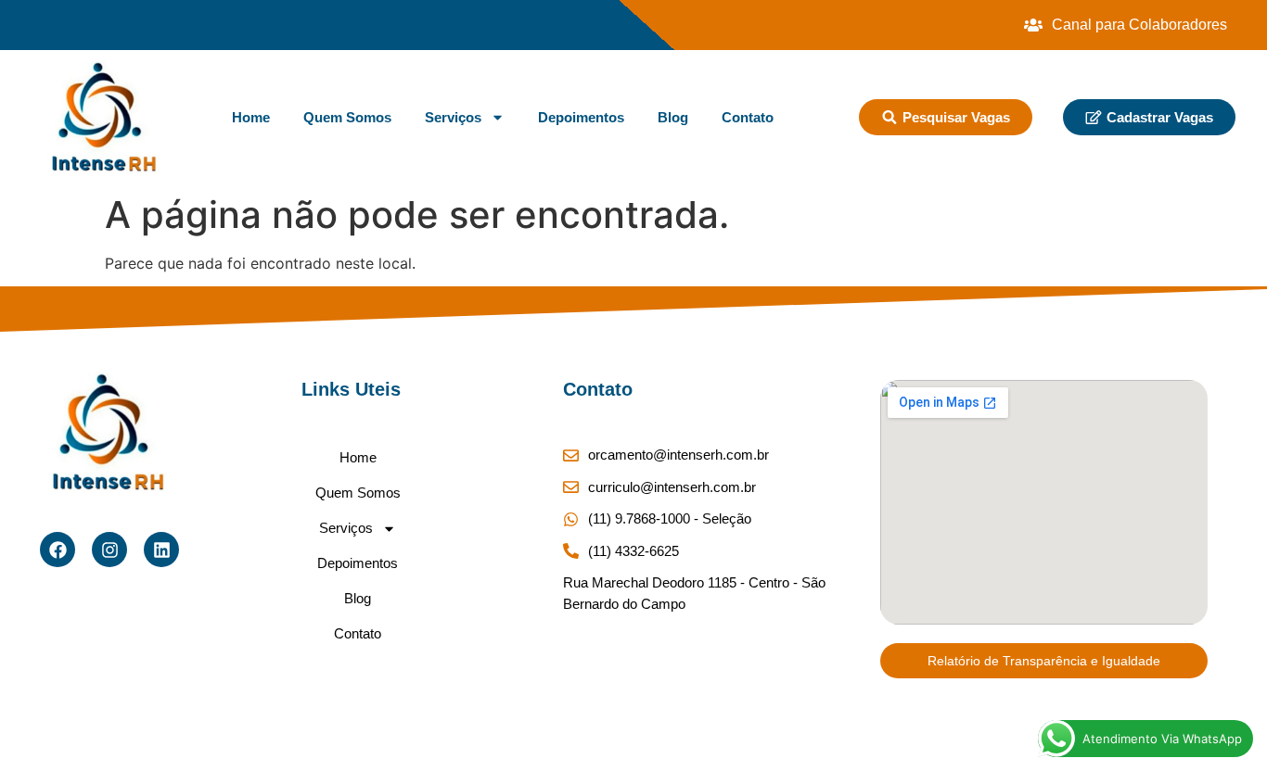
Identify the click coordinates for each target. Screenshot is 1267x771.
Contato (748, 117)
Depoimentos (581, 117)
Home (251, 117)
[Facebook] (57, 549)
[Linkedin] (161, 549)
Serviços (453, 117)
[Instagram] (109, 549)
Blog (673, 117)
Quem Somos (347, 117)
